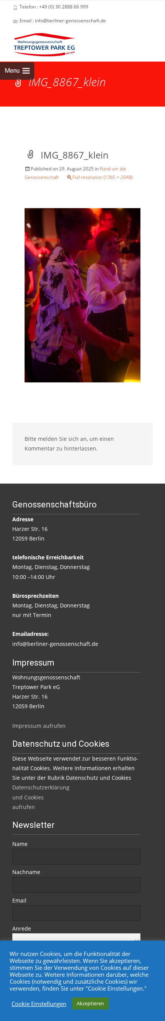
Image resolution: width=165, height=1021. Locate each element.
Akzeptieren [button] (90, 1003)
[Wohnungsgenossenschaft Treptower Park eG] (38, 43)
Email (19, 900)
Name (20, 843)
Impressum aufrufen (39, 725)
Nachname (26, 872)
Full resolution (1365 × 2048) (102, 177)
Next (127, 239)
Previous (42, 239)
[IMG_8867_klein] (82, 295)
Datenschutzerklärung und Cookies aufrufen (40, 797)
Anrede (21, 928)
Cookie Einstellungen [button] (39, 1003)
